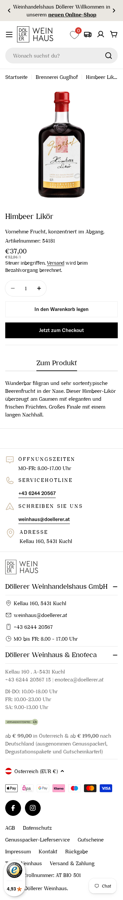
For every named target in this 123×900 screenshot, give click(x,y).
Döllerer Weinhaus (45, 888)
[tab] (56, 365)
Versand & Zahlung (72, 863)
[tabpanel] (61, 398)
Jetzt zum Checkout (61, 330)
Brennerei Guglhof (57, 77)
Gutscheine (91, 839)
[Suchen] (109, 55)
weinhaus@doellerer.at (40, 615)
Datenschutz (37, 827)
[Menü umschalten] (9, 34)
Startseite (16, 77)
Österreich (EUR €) (36, 771)
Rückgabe (76, 851)
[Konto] (101, 34)
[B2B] (88, 34)
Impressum (18, 851)
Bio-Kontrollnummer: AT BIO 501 (43, 875)
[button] (9, 10)
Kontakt (48, 851)
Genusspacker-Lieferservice (37, 839)
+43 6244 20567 (33, 627)
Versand (55, 263)
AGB (10, 827)
